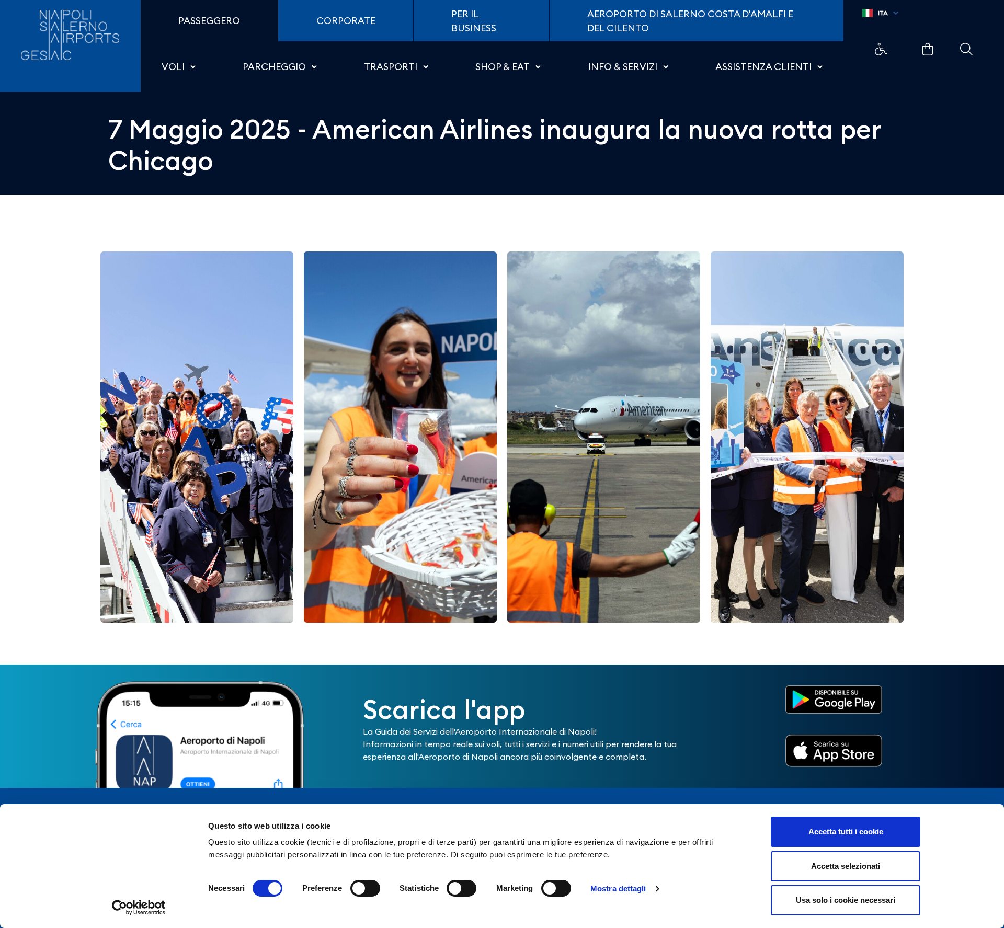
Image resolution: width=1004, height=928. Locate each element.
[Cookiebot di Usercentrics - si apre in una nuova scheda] (139, 907)
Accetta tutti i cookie (845, 831)
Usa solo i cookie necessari (845, 900)
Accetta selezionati (845, 866)
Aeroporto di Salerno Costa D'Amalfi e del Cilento (690, 21)
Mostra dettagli (618, 888)
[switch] (365, 888)
